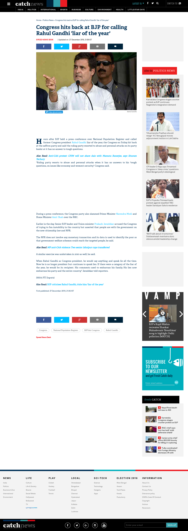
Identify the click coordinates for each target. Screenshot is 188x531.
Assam (119, 486)
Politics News (48, 20)
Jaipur (73, 501)
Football (52, 490)
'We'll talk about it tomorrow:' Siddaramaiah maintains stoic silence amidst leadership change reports (161, 236)
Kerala (119, 493)
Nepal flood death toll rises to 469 (167, 408)
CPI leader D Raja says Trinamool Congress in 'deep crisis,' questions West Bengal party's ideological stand (162, 169)
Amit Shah (57, 217)
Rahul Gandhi (79, 142)
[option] (163, 321)
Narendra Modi (124, 213)
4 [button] (167, 343)
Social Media (31, 493)
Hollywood (30, 497)
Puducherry (121, 497)
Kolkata (74, 504)
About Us (145, 483)
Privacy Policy (147, 490)
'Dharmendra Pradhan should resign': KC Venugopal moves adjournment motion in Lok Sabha (162, 136)
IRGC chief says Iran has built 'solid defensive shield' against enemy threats (168, 431)
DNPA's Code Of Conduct (151, 497)
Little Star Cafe (136, 9)
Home (38, 20)
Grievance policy (148, 493)
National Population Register (65, 330)
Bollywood (30, 501)
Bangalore (75, 486)
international (48, 9)
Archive (145, 504)
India (20, 9)
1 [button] (154, 343)
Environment (105, 9)
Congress (43, 330)
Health (119, 9)
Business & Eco (9, 490)
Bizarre (28, 490)
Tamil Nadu (121, 490)
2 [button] (158, 343)
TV (27, 504)
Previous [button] (144, 314)
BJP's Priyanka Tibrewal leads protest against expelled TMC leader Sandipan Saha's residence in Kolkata (161, 203)
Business (76, 9)
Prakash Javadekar (104, 223)
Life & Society (31, 486)
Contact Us (146, 486)
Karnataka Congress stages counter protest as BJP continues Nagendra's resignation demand (162, 102)
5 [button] (171, 343)
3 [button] (162, 343)
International (8, 493)
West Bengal (121, 483)
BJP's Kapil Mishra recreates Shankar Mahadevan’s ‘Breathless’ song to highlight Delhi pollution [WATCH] (162, 330)
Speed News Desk (45, 39)
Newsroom (146, 508)
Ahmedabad (76, 483)
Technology (98, 486)
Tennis (51, 493)
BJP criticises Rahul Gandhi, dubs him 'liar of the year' (75, 284)
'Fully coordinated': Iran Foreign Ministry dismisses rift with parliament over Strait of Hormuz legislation (168, 453)
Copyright (146, 501)
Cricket (51, 483)
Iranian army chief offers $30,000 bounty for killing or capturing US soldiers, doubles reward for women (167, 443)
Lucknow (74, 511)
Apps (96, 493)
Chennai (74, 493)
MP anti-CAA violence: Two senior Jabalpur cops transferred (78, 247)
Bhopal (74, 490)
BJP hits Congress (92, 330)
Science (97, 483)
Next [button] (181, 314)
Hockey (51, 486)
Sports (63, 9)
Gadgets (97, 490)
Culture (89, 9)
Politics (32, 9)
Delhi (73, 508)
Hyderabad (75, 497)
